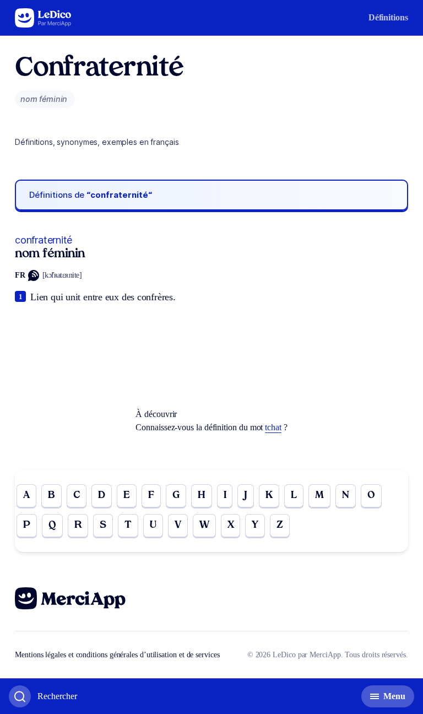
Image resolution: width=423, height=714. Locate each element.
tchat (273, 427)
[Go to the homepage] (43, 18)
